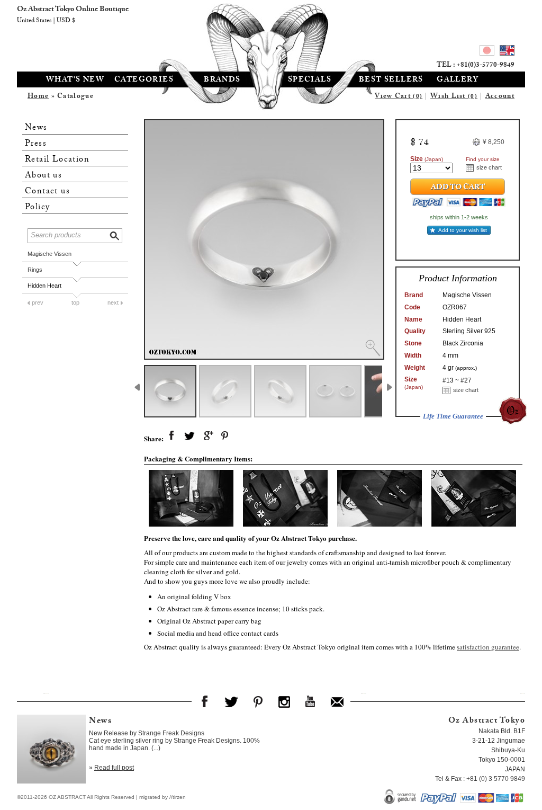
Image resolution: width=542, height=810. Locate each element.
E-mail (337, 701)
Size (426, 159)
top (75, 302)
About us (43, 175)
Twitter (231, 701)
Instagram (284, 701)
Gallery (457, 80)
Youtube (311, 701)
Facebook (205, 701)
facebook (171, 436)
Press (36, 143)
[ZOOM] (264, 239)
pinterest (225, 436)
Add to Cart (458, 188)
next (113, 302)
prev (37, 302)
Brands (222, 80)
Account (499, 97)
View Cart (398, 97)
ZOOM (372, 348)
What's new (75, 80)
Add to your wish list (462, 230)
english (507, 52)
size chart (489, 167)
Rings (35, 269)
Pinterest (258, 701)
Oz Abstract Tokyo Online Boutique (271, 34)
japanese (487, 52)
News (36, 128)
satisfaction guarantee (488, 647)
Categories (144, 80)
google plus (207, 436)
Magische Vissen (49, 254)
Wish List (453, 97)
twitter (189, 436)
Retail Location (57, 159)
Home (38, 97)
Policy (37, 207)
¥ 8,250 (493, 142)
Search (115, 234)
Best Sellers (391, 80)
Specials (309, 80)
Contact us (47, 191)
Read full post (114, 767)
